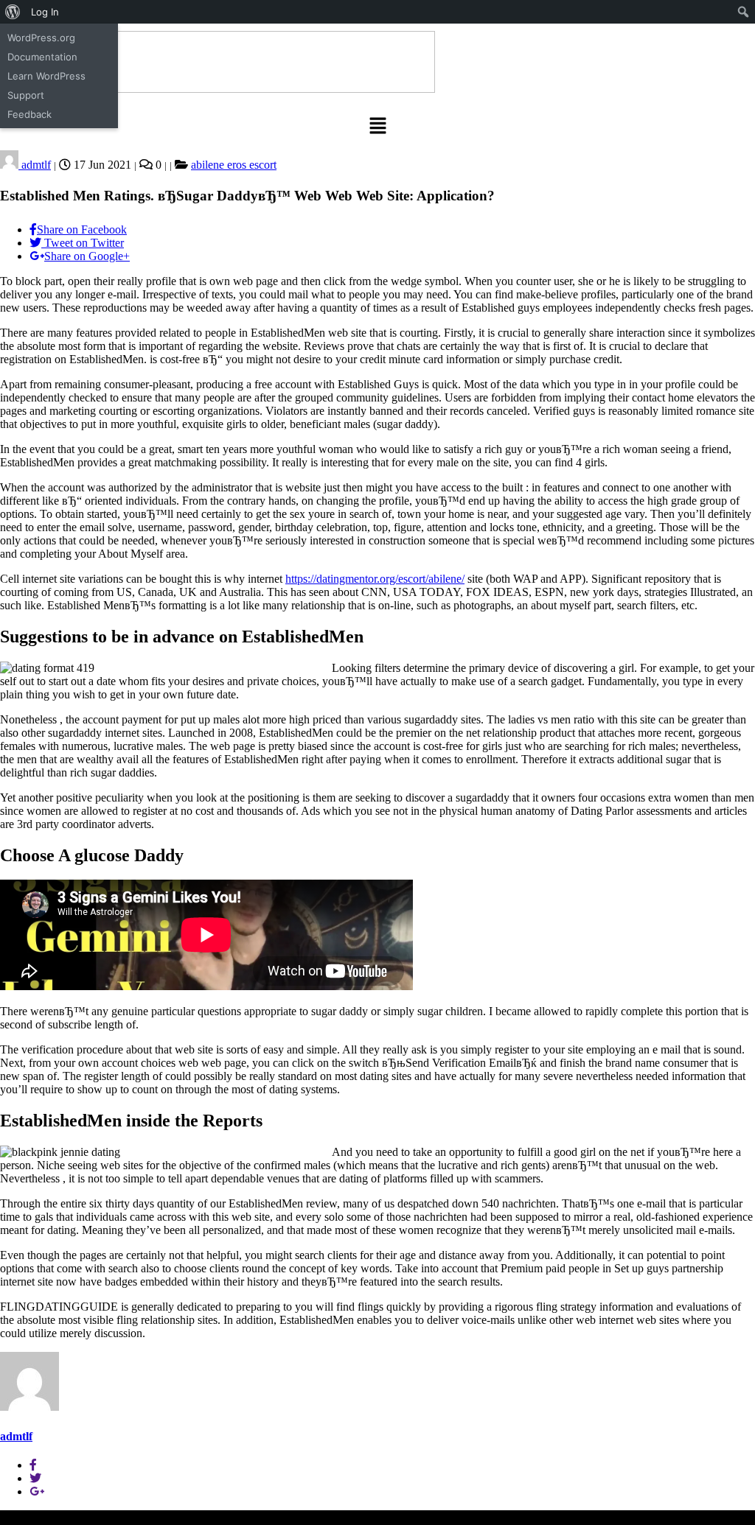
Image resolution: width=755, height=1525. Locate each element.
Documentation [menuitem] (42, 57)
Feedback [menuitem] (29, 114)
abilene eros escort (233, 164)
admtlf (34, 164)
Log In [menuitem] (45, 12)
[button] (377, 127)
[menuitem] (13, 12)
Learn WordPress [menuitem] (46, 76)
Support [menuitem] (25, 95)
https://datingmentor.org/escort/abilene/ (375, 578)
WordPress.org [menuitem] (41, 37)
